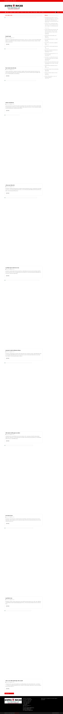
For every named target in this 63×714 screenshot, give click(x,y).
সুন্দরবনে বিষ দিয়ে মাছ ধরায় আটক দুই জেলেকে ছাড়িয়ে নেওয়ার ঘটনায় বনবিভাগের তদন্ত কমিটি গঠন (51, 51)
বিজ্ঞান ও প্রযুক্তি (35, 12)
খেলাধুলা (18, 12)
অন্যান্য (42, 12)
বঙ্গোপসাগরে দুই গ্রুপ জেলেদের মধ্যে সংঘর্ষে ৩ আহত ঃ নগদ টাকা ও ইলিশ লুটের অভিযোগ (51, 54)
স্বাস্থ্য (31, 12)
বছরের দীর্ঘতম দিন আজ (8, 598)
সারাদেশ (22, 12)
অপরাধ (25, 12)
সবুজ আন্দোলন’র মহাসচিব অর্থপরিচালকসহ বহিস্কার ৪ (13, 350)
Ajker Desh (12, 37)
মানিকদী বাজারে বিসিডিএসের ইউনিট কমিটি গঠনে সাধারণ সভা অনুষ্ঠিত (51, 66)
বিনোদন (28, 12)
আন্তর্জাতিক (11, 12)
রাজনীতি (15, 12)
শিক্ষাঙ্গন (39, 12)
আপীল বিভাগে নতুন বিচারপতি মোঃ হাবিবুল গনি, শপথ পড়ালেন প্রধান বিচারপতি (51, 73)
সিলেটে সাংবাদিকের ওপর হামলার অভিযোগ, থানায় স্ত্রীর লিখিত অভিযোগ (51, 43)
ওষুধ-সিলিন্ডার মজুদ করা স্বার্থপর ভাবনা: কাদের (12, 267)
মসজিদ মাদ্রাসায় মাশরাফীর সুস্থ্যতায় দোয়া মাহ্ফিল (12, 433)
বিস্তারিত (8, 44)
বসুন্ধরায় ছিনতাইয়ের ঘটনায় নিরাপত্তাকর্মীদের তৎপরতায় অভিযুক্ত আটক (50, 36)
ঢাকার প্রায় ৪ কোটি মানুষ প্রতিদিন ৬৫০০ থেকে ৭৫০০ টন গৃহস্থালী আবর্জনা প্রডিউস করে (51, 77)
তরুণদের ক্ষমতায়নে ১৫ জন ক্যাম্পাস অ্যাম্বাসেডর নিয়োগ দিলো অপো (51, 47)
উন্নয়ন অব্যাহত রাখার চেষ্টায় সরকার (10, 68)
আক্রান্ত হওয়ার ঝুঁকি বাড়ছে (9, 102)
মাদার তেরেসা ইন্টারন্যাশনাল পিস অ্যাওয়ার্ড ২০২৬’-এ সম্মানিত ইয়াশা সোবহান (51, 40)
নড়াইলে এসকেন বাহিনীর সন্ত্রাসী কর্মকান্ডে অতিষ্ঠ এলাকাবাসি (14, 680)
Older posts (7, 693)
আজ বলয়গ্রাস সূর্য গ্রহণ (9, 515)
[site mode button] (56, 12)
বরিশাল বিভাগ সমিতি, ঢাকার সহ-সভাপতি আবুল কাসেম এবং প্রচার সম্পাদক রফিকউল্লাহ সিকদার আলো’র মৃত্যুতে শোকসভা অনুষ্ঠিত (51, 63)
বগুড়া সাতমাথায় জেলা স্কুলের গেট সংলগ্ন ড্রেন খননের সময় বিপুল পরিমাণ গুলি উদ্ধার (51, 70)
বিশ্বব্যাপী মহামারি (8, 36)
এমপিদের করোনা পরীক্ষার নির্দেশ (10, 185)
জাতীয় (7, 12)
